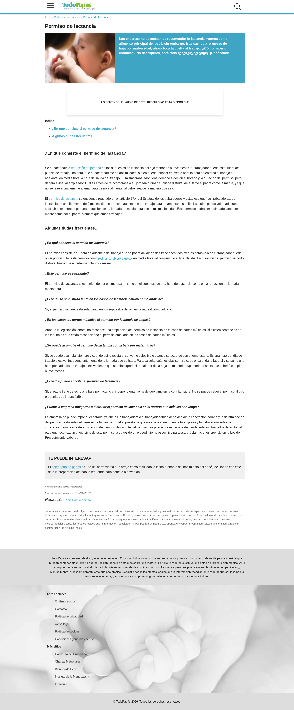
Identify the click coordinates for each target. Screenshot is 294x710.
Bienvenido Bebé (66, 669)
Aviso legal (62, 624)
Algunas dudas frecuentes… (73, 136)
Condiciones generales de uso (74, 639)
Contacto (61, 609)
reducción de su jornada (115, 258)
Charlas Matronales (68, 661)
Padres (58, 17)
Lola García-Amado (78, 500)
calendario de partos (66, 467)
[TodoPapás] (79, 10)
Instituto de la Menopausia (72, 676)
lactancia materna (205, 38)
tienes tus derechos (193, 53)
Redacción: (55, 499)
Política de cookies (67, 631)
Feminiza (61, 684)
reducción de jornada (86, 168)
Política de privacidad (69, 616)
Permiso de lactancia (96, 17)
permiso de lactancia (63, 198)
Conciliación (73, 17)
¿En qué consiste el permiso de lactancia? (84, 128)
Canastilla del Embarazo (71, 654)
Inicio (48, 17)
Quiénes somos (65, 601)
